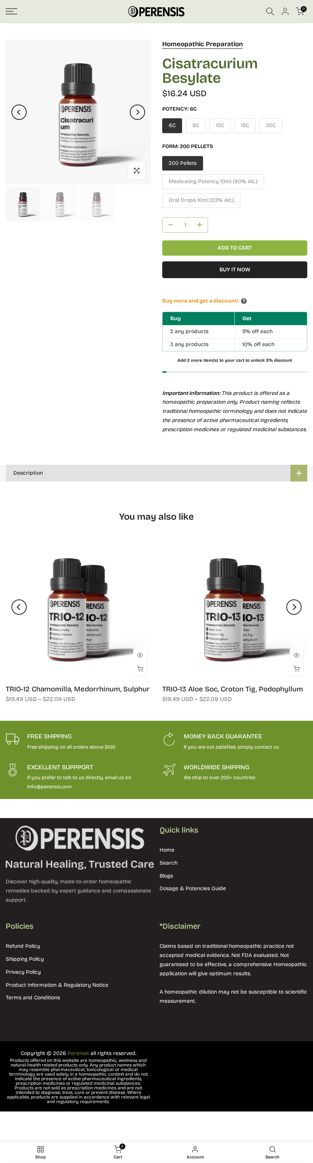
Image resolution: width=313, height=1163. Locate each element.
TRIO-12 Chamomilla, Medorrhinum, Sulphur (78, 689)
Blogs (166, 876)
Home (167, 850)
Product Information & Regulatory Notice (57, 985)
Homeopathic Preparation (202, 44)
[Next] (137, 112)
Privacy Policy (23, 972)
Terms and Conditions (33, 997)
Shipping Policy (25, 959)
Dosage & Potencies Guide (193, 888)
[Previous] (19, 112)
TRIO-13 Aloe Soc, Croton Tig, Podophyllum (232, 689)
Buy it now (234, 269)
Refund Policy (23, 946)
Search (168, 863)
